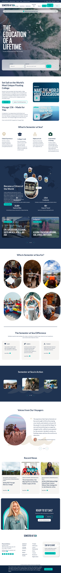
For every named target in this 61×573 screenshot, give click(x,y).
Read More (5, 490)
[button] (27, 242)
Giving (47, 1)
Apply (44, 5)
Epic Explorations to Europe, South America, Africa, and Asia (44, 232)
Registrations (35, 556)
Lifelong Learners (12, 1)
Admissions (28, 6)
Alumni (21, 1)
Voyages (17, 6)
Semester (27, 63)
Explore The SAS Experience (20, 102)
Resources (53, 1)
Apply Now (49, 516)
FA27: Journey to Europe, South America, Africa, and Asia (14, 232)
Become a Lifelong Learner (44, 520)
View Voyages (8, 204)
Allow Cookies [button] (48, 569)
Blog (50, 1)
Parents (17, 1)
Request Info (50, 5)
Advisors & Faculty (26, 1)
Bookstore (34, 554)
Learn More (12, 278)
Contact (57, 1)
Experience (22, 6)
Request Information (50, 553)
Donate (57, 5)
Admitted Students (5, 1)
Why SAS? (6, 102)
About (39, 6)
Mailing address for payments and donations (8, 551)
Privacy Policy (38, 564)
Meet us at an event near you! (31, 11)
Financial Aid (34, 5)
